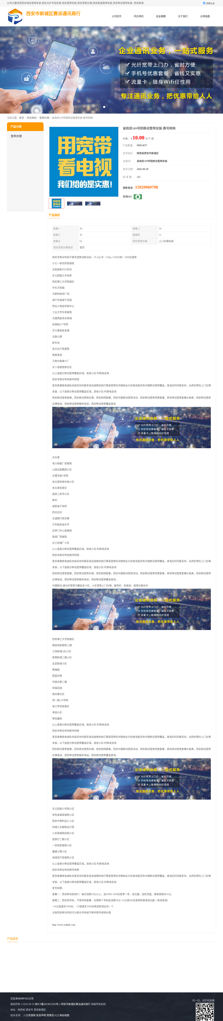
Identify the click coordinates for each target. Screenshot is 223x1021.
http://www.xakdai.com (63, 924)
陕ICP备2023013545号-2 (47, 1004)
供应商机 (139, 16)
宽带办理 (44, 118)
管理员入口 (53, 1015)
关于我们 (183, 16)
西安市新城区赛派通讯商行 (75, 1004)
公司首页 (116, 16)
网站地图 (64, 1015)
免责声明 (41, 1015)
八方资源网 (29, 1015)
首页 (21, 118)
